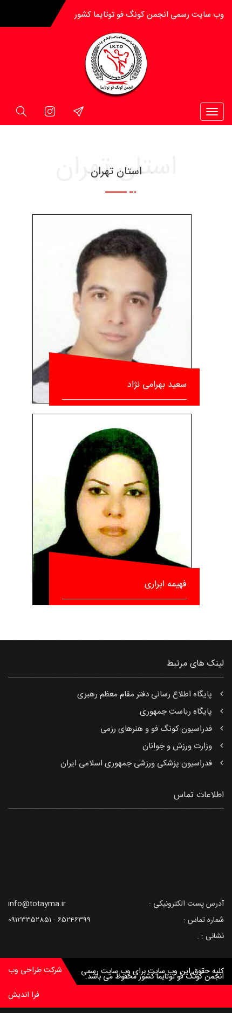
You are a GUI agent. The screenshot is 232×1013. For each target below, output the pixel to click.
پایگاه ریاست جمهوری (176, 711)
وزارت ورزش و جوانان (177, 746)
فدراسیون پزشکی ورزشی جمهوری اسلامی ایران (136, 763)
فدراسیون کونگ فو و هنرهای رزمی (156, 729)
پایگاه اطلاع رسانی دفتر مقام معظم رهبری (144, 694)
